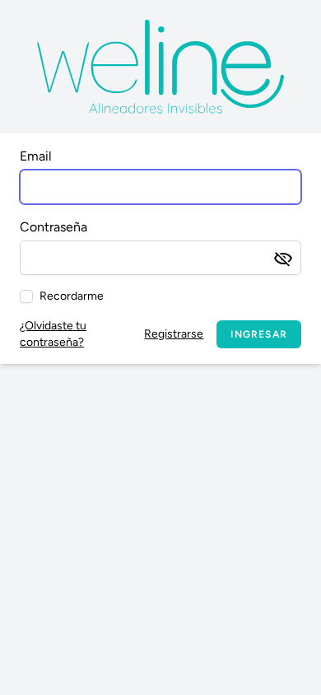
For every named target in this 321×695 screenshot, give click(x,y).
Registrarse (173, 334)
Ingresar (258, 334)
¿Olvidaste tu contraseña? (53, 334)
